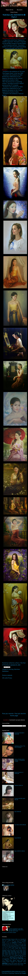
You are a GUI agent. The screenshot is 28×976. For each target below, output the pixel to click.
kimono (24, 961)
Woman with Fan (18, 959)
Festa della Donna (5, 946)
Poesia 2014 (8, 953)
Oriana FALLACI (23, 949)
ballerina (14, 960)
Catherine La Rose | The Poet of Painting (19, 746)
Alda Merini (8, 939)
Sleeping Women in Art (14, 956)
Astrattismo (21, 940)
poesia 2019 (17, 963)
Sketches (7, 956)
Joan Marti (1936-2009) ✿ (20, 824)
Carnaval (7, 942)
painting (10, 669)
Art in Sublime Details (9, 940)
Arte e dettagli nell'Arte (9, 885)
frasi (16, 961)
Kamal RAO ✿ (17, 837)
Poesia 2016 (19, 953)
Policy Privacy (14, 12)
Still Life (21, 956)
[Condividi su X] (7, 667)
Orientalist (4, 950)
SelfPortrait (20, 955)
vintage (21, 964)
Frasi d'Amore (21, 946)
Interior (19, 947)
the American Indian (16, 964)
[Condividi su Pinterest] (9, 667)
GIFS (25, 946)
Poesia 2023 (14, 954)
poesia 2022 (9, 964)
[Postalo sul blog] (5, 667)
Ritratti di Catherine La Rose (9, 955)
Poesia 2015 (14, 953)
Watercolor (6, 959)
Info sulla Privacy (7, 678)
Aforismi (4, 939)
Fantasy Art (17, 945)
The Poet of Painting (16, 958)
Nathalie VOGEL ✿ (18, 785)
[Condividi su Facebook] (8, 667)
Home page (14, 715)
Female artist (23, 945)
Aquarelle (22, 939)
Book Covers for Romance (20, 941)
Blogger (24, 973)
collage (18, 960)
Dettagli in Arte (5, 945)
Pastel (8, 950)
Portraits (24, 954)
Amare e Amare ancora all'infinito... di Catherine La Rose (19, 760)
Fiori (18, 946)
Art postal (17, 940)
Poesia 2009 (7, 951)
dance (22, 960)
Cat (10, 942)
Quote (3, 955)
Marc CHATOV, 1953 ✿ (19, 851)
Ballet (24, 940)
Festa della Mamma (13, 946)
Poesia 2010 (13, 951)
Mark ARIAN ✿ (17, 811)
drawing (4, 961)
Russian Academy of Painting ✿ (18, 773)
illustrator (20, 961)
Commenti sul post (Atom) (17, 720)
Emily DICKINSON (12, 945)
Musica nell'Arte (15, 948)
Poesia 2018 (8, 954)
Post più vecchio (20, 713)
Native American (22, 948)
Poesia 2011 (19, 951)
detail (25, 960)
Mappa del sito (9, 10)
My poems (19, 10)
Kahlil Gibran (4, 948)
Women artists (9, 960)
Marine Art (9, 948)
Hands (6, 947)
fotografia (12, 961)
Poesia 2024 (19, 954)
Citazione (24, 942)
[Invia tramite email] (4, 667)
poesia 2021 (4, 964)
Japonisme (24, 947)
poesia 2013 (11, 963)
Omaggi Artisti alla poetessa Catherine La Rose (11, 949)
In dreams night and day (13, 947)
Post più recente (8, 713)
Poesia (21, 950)
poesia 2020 (23, 963)
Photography (13, 950)
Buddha (3, 942)
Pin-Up (17, 950)
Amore (19, 939)
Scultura (16, 955)
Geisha (3, 947)
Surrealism (7, 958)
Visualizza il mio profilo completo (9, 932)
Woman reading (12, 959)
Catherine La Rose (17, 942)
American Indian (14, 939)
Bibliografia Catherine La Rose (7, 941)
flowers (8, 961)
